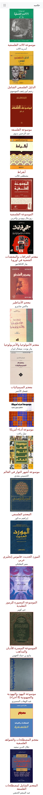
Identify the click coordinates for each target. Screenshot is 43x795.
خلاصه (37, 5)
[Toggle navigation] (4, 5)
